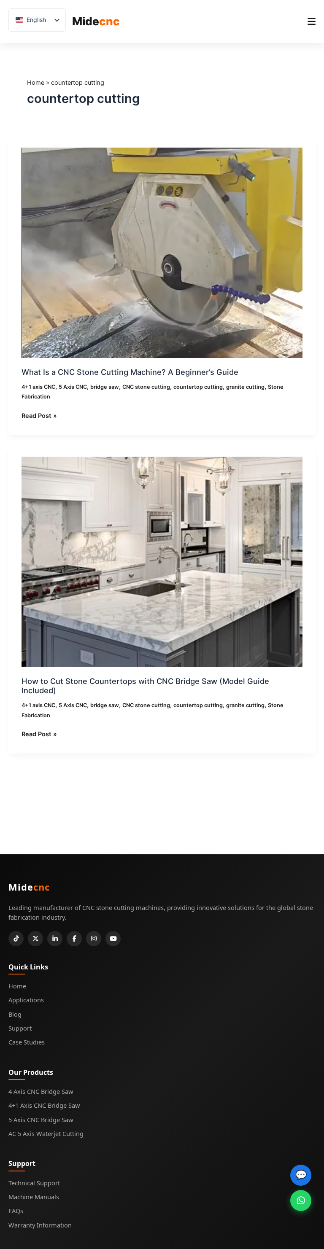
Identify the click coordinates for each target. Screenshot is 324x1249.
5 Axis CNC (73, 387)
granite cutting (245, 387)
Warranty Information (40, 1225)
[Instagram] (93, 938)
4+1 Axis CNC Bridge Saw (44, 1105)
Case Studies (26, 1042)
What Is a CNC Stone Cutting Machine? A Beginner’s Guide (130, 372)
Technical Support (34, 1183)
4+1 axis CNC (38, 387)
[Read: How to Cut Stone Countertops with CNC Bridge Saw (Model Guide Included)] (162, 561)
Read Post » (39, 415)
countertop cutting (198, 387)
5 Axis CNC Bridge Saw (40, 1119)
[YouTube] (113, 938)
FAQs (15, 1210)
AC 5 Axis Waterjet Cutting (46, 1133)
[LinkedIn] (54, 938)
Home (35, 82)
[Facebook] (74, 938)
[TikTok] (16, 938)
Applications (26, 1000)
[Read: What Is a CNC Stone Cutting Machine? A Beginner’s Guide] (162, 252)
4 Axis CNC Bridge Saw (40, 1091)
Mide (96, 21)
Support (20, 1028)
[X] (35, 938)
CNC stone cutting (146, 387)
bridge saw (104, 387)
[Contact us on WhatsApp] (300, 1200)
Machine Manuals (33, 1196)
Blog (15, 1014)
